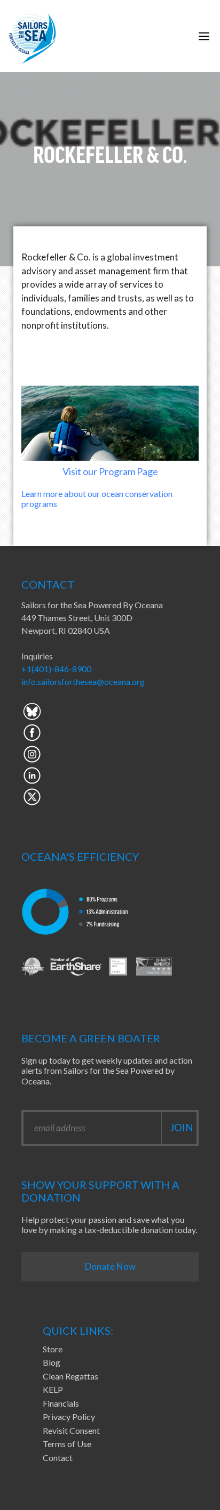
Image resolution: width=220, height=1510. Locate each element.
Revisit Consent (71, 1430)
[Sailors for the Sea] (32, 36)
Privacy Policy (69, 1416)
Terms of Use (67, 1444)
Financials (61, 1403)
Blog (51, 1362)
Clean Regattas (70, 1376)
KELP (53, 1389)
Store (52, 1349)
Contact (58, 1457)
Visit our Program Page (110, 471)
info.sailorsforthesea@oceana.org (83, 681)
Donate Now (110, 1266)
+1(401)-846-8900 (56, 669)
